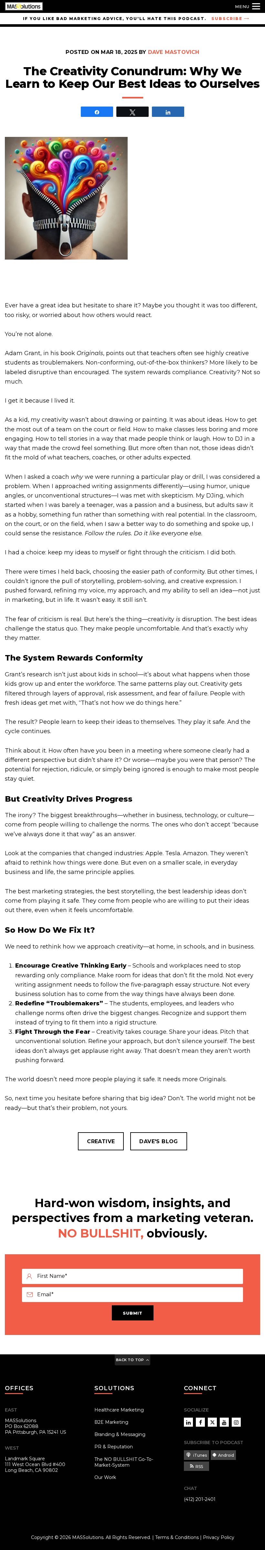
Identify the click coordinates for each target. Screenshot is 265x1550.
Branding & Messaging (119, 1434)
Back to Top (130, 1360)
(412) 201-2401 (200, 1499)
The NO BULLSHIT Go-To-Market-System (123, 1462)
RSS (199, 1466)
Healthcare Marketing (119, 1410)
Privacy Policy (218, 1537)
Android (226, 1455)
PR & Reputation (113, 1447)
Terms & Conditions (177, 1537)
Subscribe (226, 18)
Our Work (105, 1477)
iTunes (199, 1455)
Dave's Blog (158, 1141)
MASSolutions (87, 1537)
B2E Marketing (111, 1422)
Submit (133, 1313)
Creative (101, 1141)
